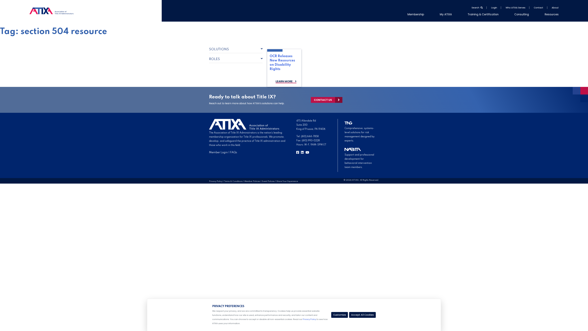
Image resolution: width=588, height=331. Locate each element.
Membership (430, 13)
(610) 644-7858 (310, 136)
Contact (538, 7)
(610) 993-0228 (311, 140)
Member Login (218, 151)
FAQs (233, 151)
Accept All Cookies (362, 315)
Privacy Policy (215, 181)
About (555, 7)
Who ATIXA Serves (515, 7)
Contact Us (323, 99)
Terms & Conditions (233, 181)
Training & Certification (491, 13)
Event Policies (268, 181)
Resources (553, 13)
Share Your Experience (287, 181)
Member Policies (252, 181)
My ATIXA (457, 13)
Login (494, 7)
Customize (339, 315)
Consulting (525, 13)
